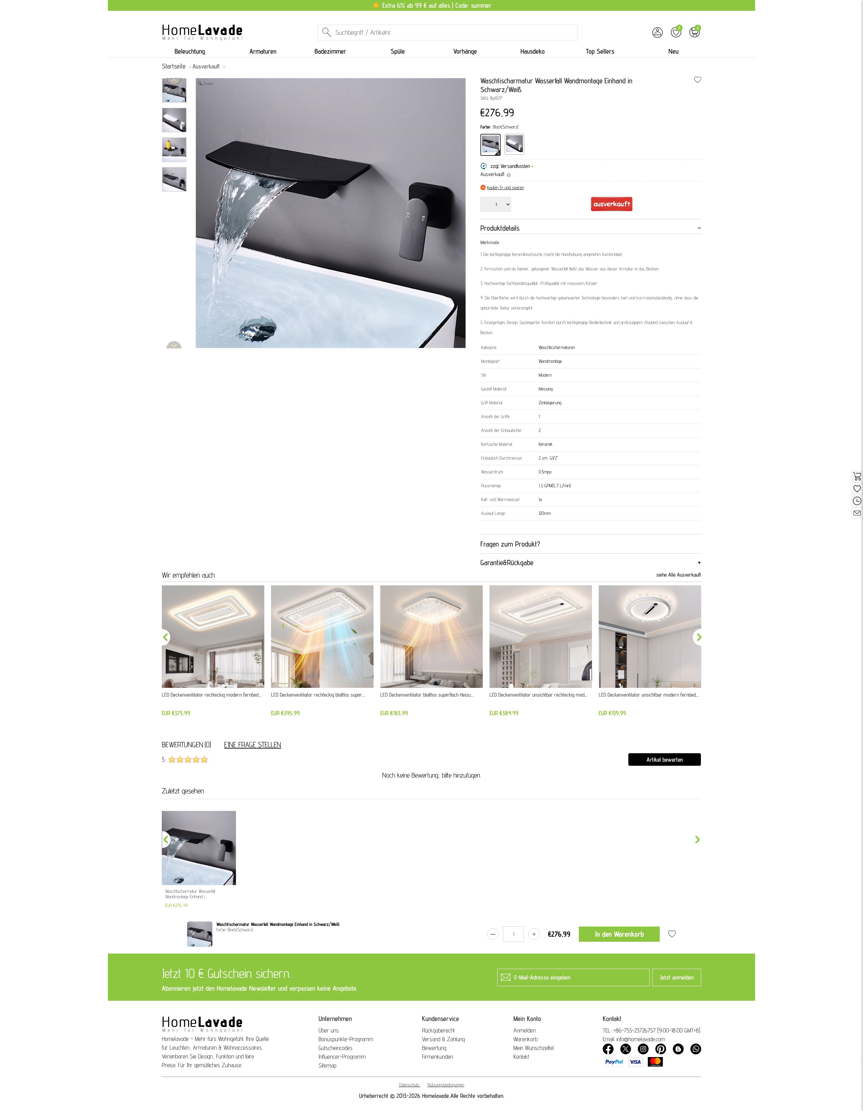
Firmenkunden (437, 1056)
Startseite (174, 66)
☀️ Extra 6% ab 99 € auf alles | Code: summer (432, 5)
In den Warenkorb (619, 934)
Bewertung (434, 1047)
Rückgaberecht (438, 1030)
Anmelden (524, 1030)
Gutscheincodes (336, 1047)
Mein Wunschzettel (533, 1047)
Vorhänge (465, 51)
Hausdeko (532, 51)
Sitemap (327, 1065)
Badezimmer (330, 51)
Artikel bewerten (665, 759)
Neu (673, 51)
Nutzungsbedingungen (445, 1084)
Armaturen (262, 51)
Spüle (398, 51)
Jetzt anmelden (677, 977)
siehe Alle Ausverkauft (678, 575)
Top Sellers (600, 51)
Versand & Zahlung (443, 1039)
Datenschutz (409, 1084)
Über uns (329, 1030)
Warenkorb (525, 1039)
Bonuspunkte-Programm (346, 1039)
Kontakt (521, 1056)
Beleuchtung (190, 51)
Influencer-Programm (342, 1056)
